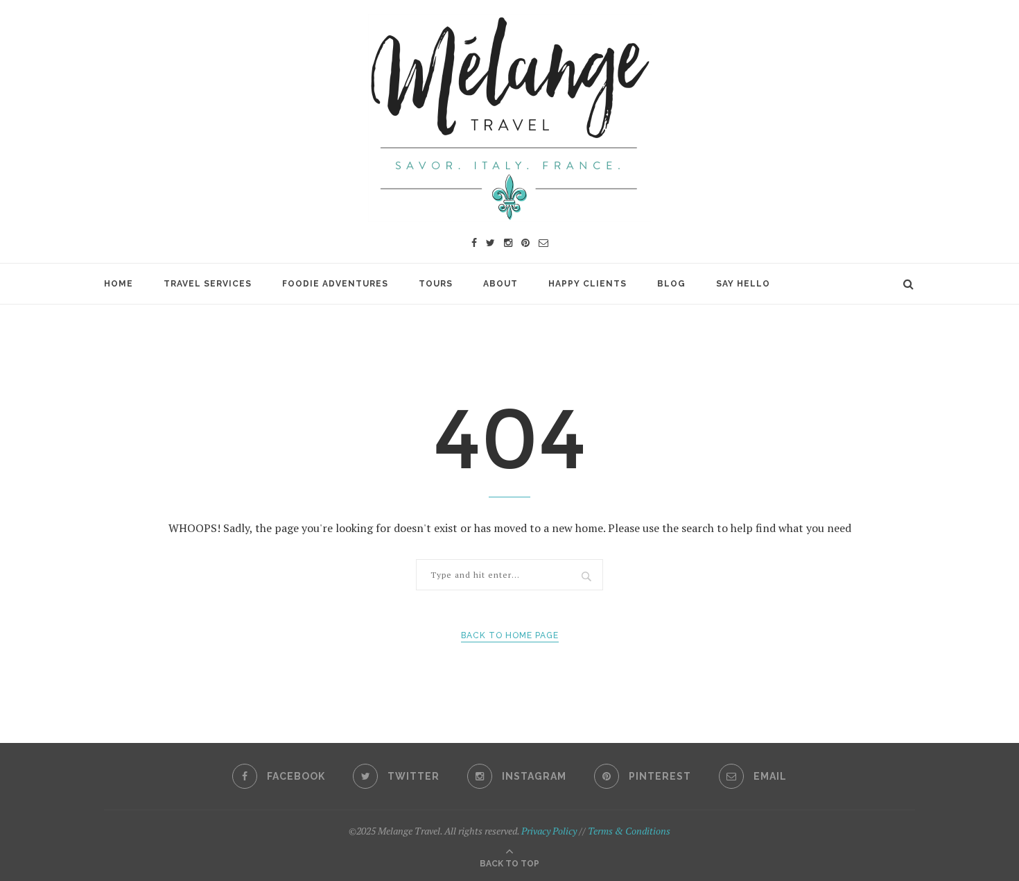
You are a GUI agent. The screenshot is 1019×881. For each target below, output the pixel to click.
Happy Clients (587, 284)
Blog (671, 284)
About (500, 284)
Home (118, 284)
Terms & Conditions (629, 830)
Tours (436, 284)
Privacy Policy (549, 830)
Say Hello (743, 284)
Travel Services (208, 284)
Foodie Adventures (335, 284)
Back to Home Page (510, 635)
